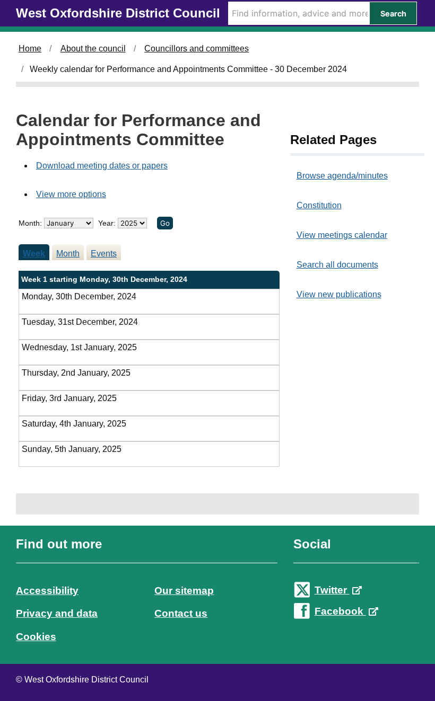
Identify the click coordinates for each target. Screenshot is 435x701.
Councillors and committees (196, 48)
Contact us (180, 613)
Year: (108, 223)
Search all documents (337, 264)
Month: (30, 223)
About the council (93, 48)
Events (104, 253)
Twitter (332, 590)
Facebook (340, 611)
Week (34, 253)
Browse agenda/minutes (342, 175)
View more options (71, 194)
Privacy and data (57, 613)
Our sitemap (184, 590)
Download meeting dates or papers (102, 165)
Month (68, 253)
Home (30, 48)
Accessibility (47, 590)
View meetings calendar (342, 234)
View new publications (339, 294)
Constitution (319, 205)
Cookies (36, 636)
